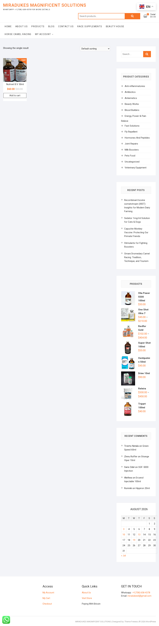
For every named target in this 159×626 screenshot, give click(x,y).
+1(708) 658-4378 (141, 592)
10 (124, 534)
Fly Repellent (131, 131)
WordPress (151, 621)
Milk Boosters (132, 149)
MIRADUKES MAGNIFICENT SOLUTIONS (44, 5)
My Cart (46, 598)
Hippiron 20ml (143, 488)
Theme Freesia (131, 621)
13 (139, 534)
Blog (51, 26)
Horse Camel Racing (18, 34)
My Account (43, 34)
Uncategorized (132, 161)
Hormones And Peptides (137, 137)
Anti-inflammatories (135, 86)
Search (132, 16)
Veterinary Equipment (135, 167)
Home (8, 26)
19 (134, 540)
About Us (21, 26)
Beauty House (115, 26)
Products (37, 26)
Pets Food (130, 155)
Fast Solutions (132, 125)
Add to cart (14, 95)
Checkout (47, 604)
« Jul (123, 555)
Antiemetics (131, 98)
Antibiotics (130, 92)
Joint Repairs (131, 143)
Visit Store (87, 598)
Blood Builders (132, 110)
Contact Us (66, 26)
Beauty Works (132, 104)
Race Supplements (89, 26)
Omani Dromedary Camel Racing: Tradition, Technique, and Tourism (137, 257)
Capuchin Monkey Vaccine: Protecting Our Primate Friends (136, 232)
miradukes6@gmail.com (139, 596)
